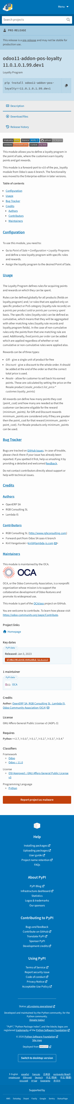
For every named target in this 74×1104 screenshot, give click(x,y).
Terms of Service (35, 967)
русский (24, 1080)
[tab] (37, 106)
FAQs (37, 865)
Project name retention (35, 860)
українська (14, 1077)
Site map (37, 1040)
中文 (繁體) (65, 1077)
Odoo (12, 758)
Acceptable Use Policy (35, 986)
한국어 (57, 1080)
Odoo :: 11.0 (16, 762)
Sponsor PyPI (37, 941)
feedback (51, 463)
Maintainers (16, 221)
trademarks (22, 1030)
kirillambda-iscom (40, 543)
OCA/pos (39, 603)
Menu (61, 7)
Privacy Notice (35, 982)
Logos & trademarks (37, 900)
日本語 (46, 1074)
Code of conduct (35, 977)
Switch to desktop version (37, 1058)
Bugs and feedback (37, 927)
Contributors (16, 216)
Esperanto (45, 1080)
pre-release (29, 40)
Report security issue (37, 972)
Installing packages (35, 845)
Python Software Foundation (51, 1030)
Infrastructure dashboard (35, 891)
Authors (13, 211)
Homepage (14, 632)
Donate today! (37, 1020)
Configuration (14, 191)
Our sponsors (37, 905)
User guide (35, 855)
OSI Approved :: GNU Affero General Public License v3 (38, 775)
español (25, 1074)
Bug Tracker (13, 201)
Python (13, 788)
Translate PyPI (35, 936)
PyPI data (10, 647)
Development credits (35, 946)
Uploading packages (35, 850)
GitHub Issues (35, 450)
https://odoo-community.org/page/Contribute (30, 615)
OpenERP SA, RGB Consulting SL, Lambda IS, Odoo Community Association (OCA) (34, 705)
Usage (9, 196)
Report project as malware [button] (37, 800)
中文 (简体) (51, 1077)
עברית (34, 1080)
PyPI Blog (35, 886)
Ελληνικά (27, 1077)
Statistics (37, 896)
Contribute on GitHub (35, 932)
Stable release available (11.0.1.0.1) (27, 659)
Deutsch (39, 1077)
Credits (10, 206)
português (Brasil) (62, 1074)
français (36, 1074)
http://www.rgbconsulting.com (47, 533)
